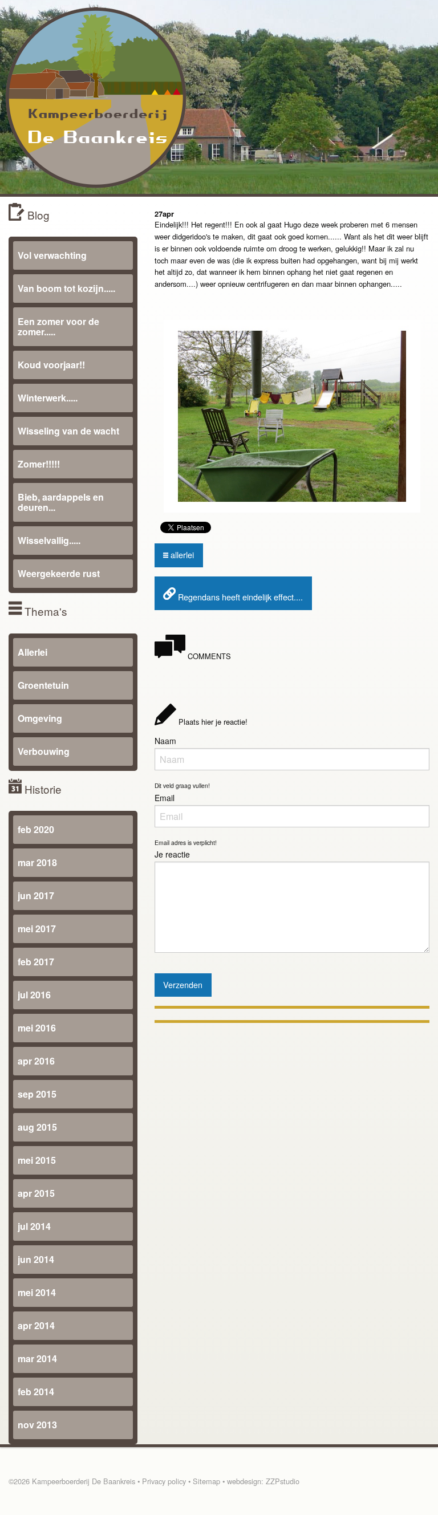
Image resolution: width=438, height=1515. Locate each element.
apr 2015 (36, 1193)
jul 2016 (34, 994)
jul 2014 (34, 1226)
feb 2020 (36, 829)
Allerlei (32, 652)
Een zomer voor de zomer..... (58, 326)
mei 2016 (37, 1027)
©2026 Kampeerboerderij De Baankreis (72, 1481)
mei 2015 (37, 1160)
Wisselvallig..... (49, 540)
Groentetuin (43, 685)
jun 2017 (36, 895)
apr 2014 (36, 1325)
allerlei (181, 554)
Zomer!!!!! (39, 463)
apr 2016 (36, 1060)
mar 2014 (37, 1358)
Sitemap (206, 1481)
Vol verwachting (52, 255)
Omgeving (40, 718)
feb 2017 (36, 961)
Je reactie (172, 854)
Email (165, 797)
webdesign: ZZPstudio (263, 1481)
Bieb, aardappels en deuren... (61, 502)
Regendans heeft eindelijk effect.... (239, 597)
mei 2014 (37, 1292)
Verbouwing (44, 751)
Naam (165, 740)
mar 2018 (37, 862)
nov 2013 (37, 1424)
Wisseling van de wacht (68, 430)
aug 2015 (37, 1127)
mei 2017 (37, 928)
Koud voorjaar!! (51, 364)
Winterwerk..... (48, 397)
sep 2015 (37, 1093)
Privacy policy (164, 1481)
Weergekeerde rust (59, 573)
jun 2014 (36, 1259)
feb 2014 (36, 1391)
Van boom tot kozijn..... (66, 288)
